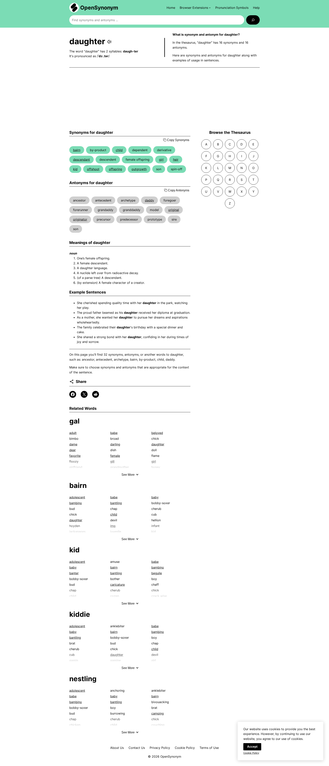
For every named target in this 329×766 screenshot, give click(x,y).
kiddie (79, 614)
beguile (156, 573)
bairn (76, 150)
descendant (81, 159)
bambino (75, 503)
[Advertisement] (164, 99)
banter (74, 573)
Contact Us (137, 748)
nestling (83, 679)
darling (115, 444)
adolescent (77, 497)
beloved (157, 433)
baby (155, 497)
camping (157, 713)
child (119, 150)
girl (161, 159)
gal (74, 421)
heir (175, 159)
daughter (157, 444)
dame (73, 444)
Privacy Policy (160, 748)
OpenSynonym (99, 7)
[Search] (253, 20)
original (173, 210)
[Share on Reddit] (95, 394)
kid (75, 169)
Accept (252, 746)
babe (113, 433)
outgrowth (139, 169)
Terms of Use (209, 748)
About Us (117, 748)
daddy (149, 200)
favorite (75, 456)
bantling (116, 503)
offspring (115, 169)
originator (80, 219)
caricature (117, 584)
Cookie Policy (185, 748)
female (115, 456)
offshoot (93, 169)
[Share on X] (84, 394)
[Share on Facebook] (72, 394)
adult (73, 433)
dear (72, 450)
